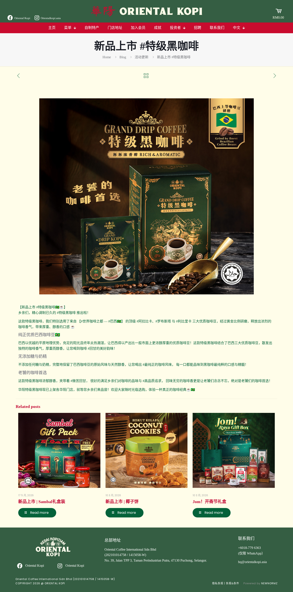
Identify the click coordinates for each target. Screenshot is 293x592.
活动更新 (141, 57)
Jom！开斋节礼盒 (209, 501)
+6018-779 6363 (249, 548)
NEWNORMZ (269, 583)
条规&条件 (232, 583)
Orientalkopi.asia (51, 18)
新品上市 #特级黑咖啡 (173, 57)
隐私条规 (217, 583)
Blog (122, 57)
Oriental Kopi (22, 18)
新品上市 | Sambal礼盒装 (41, 501)
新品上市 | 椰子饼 (122, 501)
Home (107, 57)
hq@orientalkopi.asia (252, 562)
